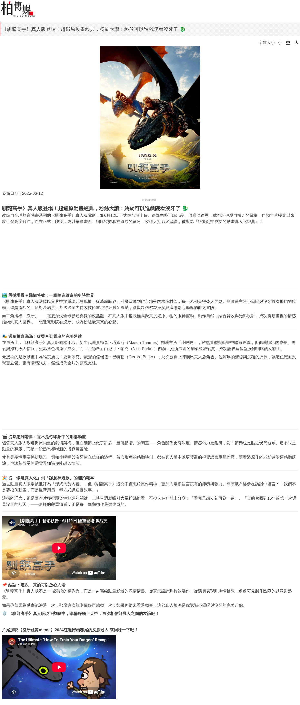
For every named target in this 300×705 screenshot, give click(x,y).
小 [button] (280, 42)
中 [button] (288, 42)
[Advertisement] (150, 255)
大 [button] (296, 42)
